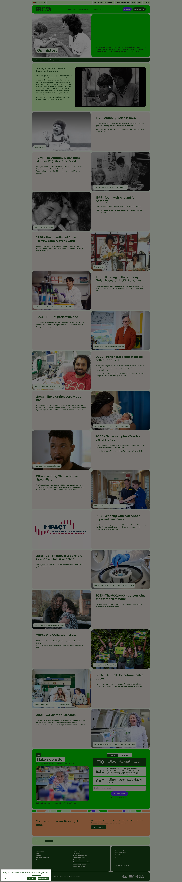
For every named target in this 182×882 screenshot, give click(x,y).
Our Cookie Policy (36, 875)
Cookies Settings (9, 878)
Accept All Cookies (43, 878)
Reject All (31, 878)
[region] (26, 875)
